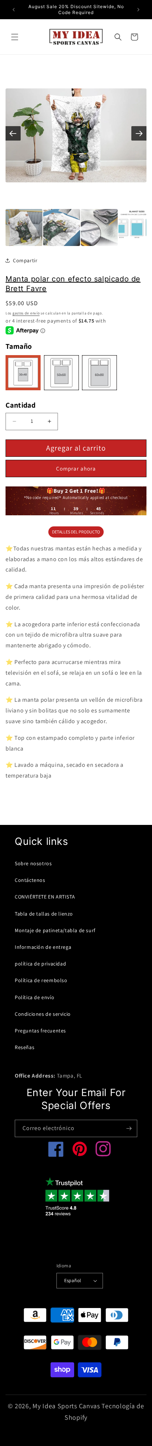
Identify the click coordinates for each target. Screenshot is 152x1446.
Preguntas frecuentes (40, 1030)
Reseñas (24, 1047)
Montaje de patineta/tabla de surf (55, 930)
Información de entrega (43, 947)
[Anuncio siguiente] (138, 9)
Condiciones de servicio (43, 1014)
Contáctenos (30, 880)
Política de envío (34, 997)
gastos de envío (26, 313)
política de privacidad (40, 963)
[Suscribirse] (129, 1128)
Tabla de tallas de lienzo (44, 913)
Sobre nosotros (33, 863)
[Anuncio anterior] (14, 9)
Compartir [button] (25, 260)
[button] (15, 37)
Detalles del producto (76, 532)
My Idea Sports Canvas (66, 1406)
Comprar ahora (76, 468)
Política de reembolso (41, 980)
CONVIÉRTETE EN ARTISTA (45, 896)
